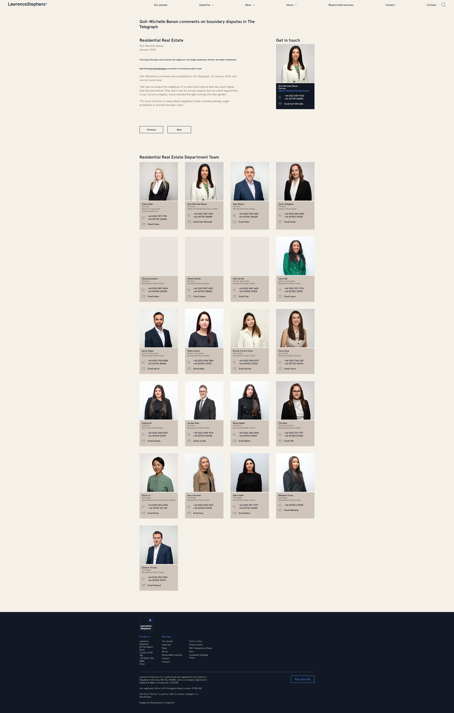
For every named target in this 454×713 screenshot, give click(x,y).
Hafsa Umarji (193, 351)
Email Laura (289, 296)
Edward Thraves (149, 567)
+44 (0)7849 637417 (157, 436)
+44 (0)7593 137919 (157, 580)
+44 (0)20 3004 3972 (249, 360)
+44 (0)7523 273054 (248, 363)
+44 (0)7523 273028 (293, 505)
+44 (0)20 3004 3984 (203, 360)
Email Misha (244, 441)
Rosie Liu (146, 495)
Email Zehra (244, 513)
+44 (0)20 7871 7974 (157, 216)
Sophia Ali (147, 423)
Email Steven (199, 296)
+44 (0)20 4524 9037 (158, 433)
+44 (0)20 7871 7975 (248, 505)
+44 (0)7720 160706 (293, 363)
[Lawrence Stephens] (27, 5)
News (248, 5)
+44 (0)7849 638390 (157, 291)
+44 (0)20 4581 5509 (294, 214)
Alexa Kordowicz (150, 279)
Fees (191, 651)
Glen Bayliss (238, 204)
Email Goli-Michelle (293, 104)
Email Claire (153, 224)
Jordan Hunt (193, 423)
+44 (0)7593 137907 (202, 363)
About (289, 5)
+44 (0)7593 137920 (293, 216)
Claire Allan (147, 204)
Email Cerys (290, 369)
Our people (160, 5)
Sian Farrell (238, 279)
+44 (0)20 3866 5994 (158, 505)
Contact (431, 5)
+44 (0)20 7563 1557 (294, 360)
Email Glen (244, 222)
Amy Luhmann (194, 495)
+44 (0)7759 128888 (293, 98)
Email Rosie (153, 513)
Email (142, 664)
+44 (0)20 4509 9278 (203, 433)
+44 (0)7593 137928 (248, 291)
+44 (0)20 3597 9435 (294, 95)
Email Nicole (245, 369)
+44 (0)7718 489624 (157, 363)
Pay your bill (302, 679)
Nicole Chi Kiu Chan (243, 351)
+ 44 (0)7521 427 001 (157, 508)
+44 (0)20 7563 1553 (248, 214)
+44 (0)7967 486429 (248, 216)
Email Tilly (289, 441)
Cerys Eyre (283, 351)
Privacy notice (196, 644)
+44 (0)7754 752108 (202, 436)
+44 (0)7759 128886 (202, 291)
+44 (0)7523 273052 (293, 436)
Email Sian (244, 296)
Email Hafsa (198, 369)
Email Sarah (290, 222)
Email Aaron (153, 369)
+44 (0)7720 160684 (157, 219)
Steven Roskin (194, 279)
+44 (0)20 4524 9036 (203, 505)
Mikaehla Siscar (285, 495)
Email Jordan (199, 441)
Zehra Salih (238, 495)
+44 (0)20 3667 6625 (248, 288)
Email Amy (198, 513)
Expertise (204, 5)
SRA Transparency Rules (200, 648)
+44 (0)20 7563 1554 (157, 577)
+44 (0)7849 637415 (202, 508)
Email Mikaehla (291, 510)
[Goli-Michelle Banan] (295, 63)
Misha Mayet (239, 423)
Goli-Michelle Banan (158, 68)
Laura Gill (282, 279)
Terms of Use (195, 641)
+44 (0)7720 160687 (248, 508)
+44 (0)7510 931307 (248, 436)
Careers (390, 5)
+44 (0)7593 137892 (293, 291)
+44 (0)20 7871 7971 (293, 433)
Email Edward (154, 585)
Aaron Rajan (148, 351)
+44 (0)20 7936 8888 (158, 360)
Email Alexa (153, 296)
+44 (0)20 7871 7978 (294, 288)
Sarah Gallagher (286, 204)
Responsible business (341, 5)
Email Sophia (154, 441)
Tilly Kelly (282, 423)
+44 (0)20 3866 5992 (249, 433)
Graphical (169, 702)
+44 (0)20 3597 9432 (203, 288)
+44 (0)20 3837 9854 (158, 288)
